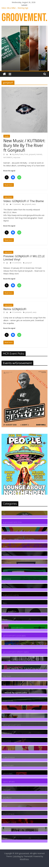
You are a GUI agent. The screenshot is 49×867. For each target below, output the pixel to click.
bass (5, 546)
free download (10, 611)
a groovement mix (12, 522)
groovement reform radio (16, 652)
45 (4, 514)
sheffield (7, 798)
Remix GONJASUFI (14, 309)
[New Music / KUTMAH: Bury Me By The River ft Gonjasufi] (25, 88)
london (6, 749)
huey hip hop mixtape (14, 692)
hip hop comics (11, 684)
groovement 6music (13, 627)
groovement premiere (14, 644)
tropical (7, 830)
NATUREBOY (7, 157)
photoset (7, 773)
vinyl (5, 838)
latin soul (7, 733)
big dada (15, 154)
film (5, 603)
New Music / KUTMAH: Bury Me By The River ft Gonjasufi (24, 145)
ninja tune (16, 157)
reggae (6, 790)
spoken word (9, 822)
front (26, 154)
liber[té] (7, 741)
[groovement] (4, 74)
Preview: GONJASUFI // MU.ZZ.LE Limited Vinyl (24, 257)
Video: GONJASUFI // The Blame (23, 201)
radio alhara (8, 781)
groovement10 (10, 668)
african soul (8, 530)
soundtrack (8, 814)
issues (6, 708)
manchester (9, 757)
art (4, 538)
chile (5, 571)
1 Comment (16, 204)
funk (5, 619)
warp (34, 204)
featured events (11, 595)
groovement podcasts (14, 636)
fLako (21, 154)
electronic (8, 587)
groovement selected (14, 660)
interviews (8, 700)
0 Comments (16, 263)
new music (8, 197)
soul (5, 806)
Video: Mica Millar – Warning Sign (15, 8)
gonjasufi (32, 154)
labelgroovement (12, 725)
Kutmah (39, 154)
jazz (5, 717)
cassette (7, 563)
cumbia (7, 579)
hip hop (7, 676)
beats (7, 136)
